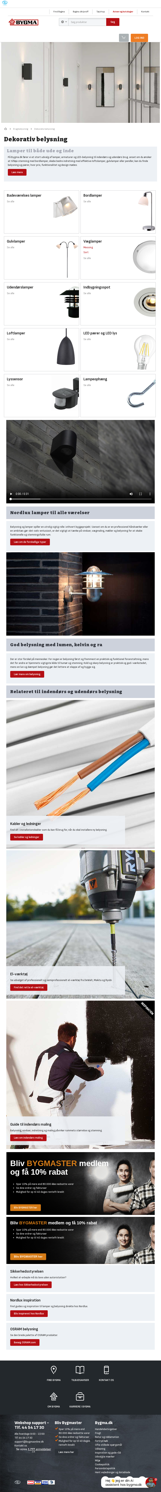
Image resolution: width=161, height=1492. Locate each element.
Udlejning (100, 1448)
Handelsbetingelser (106, 1429)
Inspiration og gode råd (108, 1452)
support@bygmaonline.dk (29, 1441)
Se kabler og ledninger (26, 837)
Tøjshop (100, 11)
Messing (88, 247)
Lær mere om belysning (27, 674)
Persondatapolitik (105, 1468)
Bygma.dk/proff (80, 11)
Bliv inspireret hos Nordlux (29, 1313)
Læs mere (17, 172)
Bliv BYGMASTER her (25, 1207)
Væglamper (92, 241)
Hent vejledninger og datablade (112, 1472)
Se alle (10, 201)
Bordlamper (92, 195)
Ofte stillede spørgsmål (108, 1444)
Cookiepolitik (102, 1464)
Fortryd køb (101, 1441)
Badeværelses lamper (24, 195)
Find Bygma (59, 11)
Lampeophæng (95, 379)
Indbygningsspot (96, 287)
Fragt (98, 1433)
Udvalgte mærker (105, 1456)
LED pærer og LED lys (100, 333)
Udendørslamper (20, 287)
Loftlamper (16, 333)
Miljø (97, 1460)
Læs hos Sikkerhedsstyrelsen (31, 1284)
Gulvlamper (16, 241)
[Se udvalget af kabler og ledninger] (80, 774)
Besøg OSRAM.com (25, 1342)
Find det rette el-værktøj (29, 987)
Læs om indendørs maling (28, 1137)
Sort (86, 252)
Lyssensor (15, 379)
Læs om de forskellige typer (30, 542)
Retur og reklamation (107, 1437)
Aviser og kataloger (123, 11)
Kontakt (145, 11)
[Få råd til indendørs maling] (80, 1074)
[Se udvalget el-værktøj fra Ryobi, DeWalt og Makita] (80, 924)
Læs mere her (66, 1452)
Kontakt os (21, 1445)
